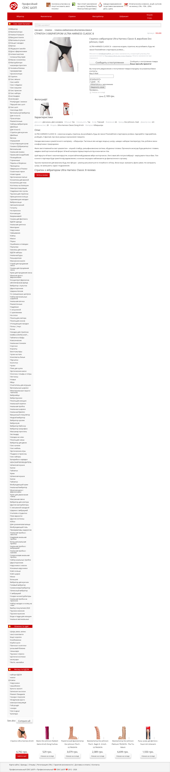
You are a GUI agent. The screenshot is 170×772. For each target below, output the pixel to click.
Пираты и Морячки (18, 163)
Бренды (24, 764)
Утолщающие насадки (19, 323)
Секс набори (15, 93)
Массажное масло (17, 261)
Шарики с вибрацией (19, 510)
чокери (13, 708)
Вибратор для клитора (19, 502)
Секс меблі (14, 82)
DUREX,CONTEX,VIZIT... (19, 335)
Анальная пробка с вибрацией (18, 547)
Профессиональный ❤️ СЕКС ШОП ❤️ (52, 769)
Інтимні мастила (17, 54)
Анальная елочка (17, 301)
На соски (14, 315)
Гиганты (13, 208)
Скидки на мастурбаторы (20, 596)
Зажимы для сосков (18, 249)
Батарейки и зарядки (18, 459)
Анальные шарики (18, 409)
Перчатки (14, 360)
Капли (12, 468)
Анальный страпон (18, 403)
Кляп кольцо (15, 571)
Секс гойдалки (16, 85)
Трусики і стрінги (17, 654)
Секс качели (15, 445)
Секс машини (15, 87)
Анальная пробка (17, 406)
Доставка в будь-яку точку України (118, 56)
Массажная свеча (17, 499)
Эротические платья (18, 177)
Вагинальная (15, 149)
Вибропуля (14, 423)
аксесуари (14, 99)
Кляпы (13, 235)
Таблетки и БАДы (17, 337)
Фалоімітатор (46, 16)
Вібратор (20, 16)
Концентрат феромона (19, 280)
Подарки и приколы (18, 454)
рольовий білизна (17, 648)
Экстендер (14, 434)
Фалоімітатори (16, 32)
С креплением (16, 312)
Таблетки (14, 470)
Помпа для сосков (17, 321)
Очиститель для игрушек (20, 385)
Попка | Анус (15, 326)
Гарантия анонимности (63, 764)
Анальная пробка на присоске (18, 600)
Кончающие (15, 213)
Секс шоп (14, 107)
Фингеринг (14, 227)
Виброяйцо (15, 395)
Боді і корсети (16, 637)
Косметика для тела (18, 182)
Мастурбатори (16, 62)
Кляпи (12, 680)
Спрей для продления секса (19, 264)
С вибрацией (15, 593)
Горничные (15, 160)
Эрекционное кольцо (19, 196)
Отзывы (32, 764)
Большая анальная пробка (18, 543)
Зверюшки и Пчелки (18, 168)
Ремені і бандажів (17, 694)
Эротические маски (18, 371)
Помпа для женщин (18, 401)
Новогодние (15, 174)
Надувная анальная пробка (18, 538)
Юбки (12, 521)
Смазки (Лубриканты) (19, 146)
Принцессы (15, 166)
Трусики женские (17, 611)
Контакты (96, 764)
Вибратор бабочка (18, 426)
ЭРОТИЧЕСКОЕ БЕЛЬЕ (19, 283)
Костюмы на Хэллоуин (19, 185)
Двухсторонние (16, 288)
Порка (12, 241)
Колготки (14, 363)
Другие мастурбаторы (19, 505)
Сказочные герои (17, 171)
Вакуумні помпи (17, 37)
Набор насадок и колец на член (21, 604)
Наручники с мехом (18, 565)
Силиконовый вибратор (20, 588)
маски (12, 677)
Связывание (15, 233)
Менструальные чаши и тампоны (20, 391)
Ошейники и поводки (19, 244)
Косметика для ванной (19, 180)
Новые (13, 379)
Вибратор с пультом (18, 285)
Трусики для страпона (19, 194)
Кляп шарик (15, 574)
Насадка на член (17, 437)
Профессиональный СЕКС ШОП (22, 769)
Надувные (14, 307)
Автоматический (17, 205)
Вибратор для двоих (18, 442)
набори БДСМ (16, 674)
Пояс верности (16, 516)
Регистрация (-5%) (44, 764)
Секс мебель (15, 448)
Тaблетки (14, 482)
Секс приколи (16, 90)
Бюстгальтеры (16, 351)
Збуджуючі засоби (18, 48)
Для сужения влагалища (20, 524)
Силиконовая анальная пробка (19, 556)
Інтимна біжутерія (17, 57)
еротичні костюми (18, 656)
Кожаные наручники (18, 568)
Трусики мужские (17, 613)
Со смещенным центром (20, 294)
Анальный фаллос (17, 412)
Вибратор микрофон (18, 428)
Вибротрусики (16, 398)
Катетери (14, 714)
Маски (13, 238)
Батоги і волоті (16, 688)
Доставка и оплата (82, 764)
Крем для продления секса (21, 272)
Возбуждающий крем (19, 484)
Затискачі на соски (18, 691)
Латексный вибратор (19, 590)
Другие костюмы (17, 519)
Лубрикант (123, 16)
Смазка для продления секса (19, 269)
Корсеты (13, 349)
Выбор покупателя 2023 (20, 608)
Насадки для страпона (19, 332)
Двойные (14, 127)
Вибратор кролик (17, 420)
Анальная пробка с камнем (18, 552)
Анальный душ (16, 255)
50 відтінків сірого (17, 700)
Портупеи (14, 247)
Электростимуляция (18, 188)
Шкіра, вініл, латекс (18, 631)
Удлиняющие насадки (19, 199)
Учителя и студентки (18, 513)
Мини (12, 576)
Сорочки (14, 346)
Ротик (12, 329)
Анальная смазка (17, 152)
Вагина (13, 138)
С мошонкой (15, 309)
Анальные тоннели (18, 343)
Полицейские (15, 157)
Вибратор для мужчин (19, 582)
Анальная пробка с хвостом (18, 534)
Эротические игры (18, 451)
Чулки (12, 365)
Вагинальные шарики (19, 388)
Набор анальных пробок (20, 560)
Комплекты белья (17, 357)
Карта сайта (14, 764)
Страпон (72, 16)
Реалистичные (16, 121)
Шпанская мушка (17, 465)
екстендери (15, 96)
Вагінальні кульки (17, 40)
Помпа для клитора (18, 318)
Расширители (16, 258)
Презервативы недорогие (20, 530)
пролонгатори (16, 73)
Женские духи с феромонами (16, 276)
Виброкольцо (16, 202)
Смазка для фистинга (18, 219)
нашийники (15, 686)
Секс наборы (15, 456)
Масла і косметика (17, 60)
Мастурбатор (97, 16)
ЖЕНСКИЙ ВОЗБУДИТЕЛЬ (20, 462)
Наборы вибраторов (18, 124)
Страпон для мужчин (19, 132)
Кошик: (150, 16)
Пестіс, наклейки (17, 662)
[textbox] (99, 25)
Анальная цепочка (18, 224)
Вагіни (13, 46)
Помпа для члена (17, 440)
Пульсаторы (15, 118)
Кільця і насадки (17, 43)
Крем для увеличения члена (19, 495)
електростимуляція (18, 702)
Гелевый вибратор (18, 585)
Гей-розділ (14, 705)
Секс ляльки (15, 79)
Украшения (15, 141)
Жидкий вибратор (17, 417)
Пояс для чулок (16, 368)
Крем (12, 473)
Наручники (15, 230)
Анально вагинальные (19, 619)
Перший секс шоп (17, 104)
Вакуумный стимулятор (20, 415)
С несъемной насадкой (19, 507)
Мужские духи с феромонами (16, 491)
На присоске (15, 210)
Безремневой (15, 216)
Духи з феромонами (18, 51)
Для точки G (15, 115)
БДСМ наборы (16, 252)
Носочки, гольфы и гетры (20, 374)
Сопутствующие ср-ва (19, 143)
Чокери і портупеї (17, 697)
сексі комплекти (17, 634)
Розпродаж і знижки (18, 101)
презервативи (16, 71)
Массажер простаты (18, 431)
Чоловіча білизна (17, 68)
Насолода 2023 (16, 110)
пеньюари (14, 651)
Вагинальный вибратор (20, 113)
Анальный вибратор (18, 487)
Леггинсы (14, 376)
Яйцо (12, 382)
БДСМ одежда (16, 222)
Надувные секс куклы (19, 191)
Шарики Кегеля (16, 291)
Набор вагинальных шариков (18, 298)
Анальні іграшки (17, 34)
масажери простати (18, 65)
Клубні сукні (15, 643)
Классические (16, 340)
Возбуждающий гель (19, 527)
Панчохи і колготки (18, 645)
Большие (14, 579)
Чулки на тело (16, 354)
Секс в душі (15, 711)
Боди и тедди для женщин (20, 616)
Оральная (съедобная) (19, 154)
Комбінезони (15, 640)
